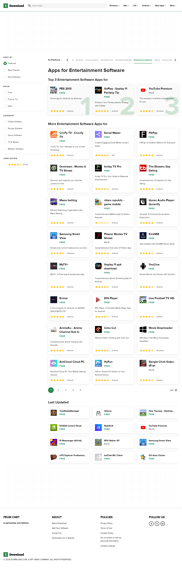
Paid (10, 106)
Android (145, 6)
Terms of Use (106, 528)
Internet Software (168, 60)
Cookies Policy (107, 533)
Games (157, 60)
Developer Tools (107, 60)
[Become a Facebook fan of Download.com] (151, 523)
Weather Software (15, 149)
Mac (125, 6)
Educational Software (123, 60)
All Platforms (54, 60)
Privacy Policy (106, 523)
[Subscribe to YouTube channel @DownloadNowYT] (162, 523)
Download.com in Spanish (63, 538)
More (172, 5)
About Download (59, 523)
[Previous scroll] (67, 60)
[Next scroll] (175, 60)
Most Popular (13, 70)
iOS (134, 6)
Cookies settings (108, 546)
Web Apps (159, 6)
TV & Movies (13, 142)
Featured (12, 63)
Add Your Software (60, 528)
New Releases (14, 77)
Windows (113, 6)
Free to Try (13, 99)
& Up (25, 164)
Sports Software (15, 135)
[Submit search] (29, 5)
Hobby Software (15, 121)
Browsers (79, 60)
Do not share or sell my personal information (111, 539)
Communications (91, 60)
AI (73, 60)
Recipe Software (15, 128)
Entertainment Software (143, 60)
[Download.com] (13, 5)
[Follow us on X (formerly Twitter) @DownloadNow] (157, 523)
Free (10, 92)
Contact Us (57, 533)
